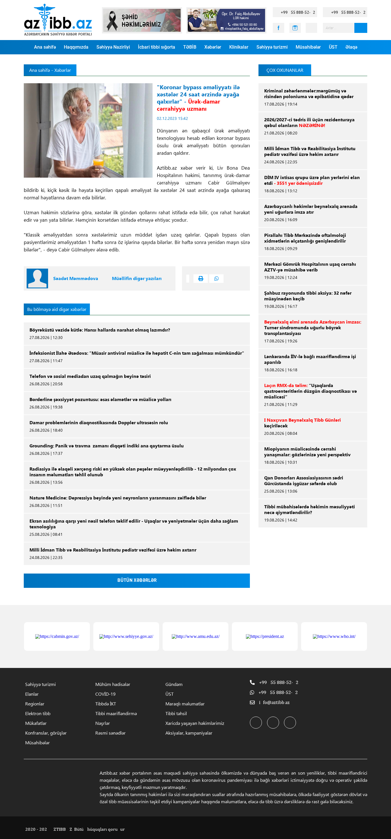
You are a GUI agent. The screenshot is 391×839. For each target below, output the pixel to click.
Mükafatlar (36, 723)
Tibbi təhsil (176, 713)
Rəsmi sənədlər (110, 733)
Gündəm (174, 684)
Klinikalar (238, 47)
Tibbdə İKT (105, 704)
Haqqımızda (76, 47)
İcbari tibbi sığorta (156, 47)
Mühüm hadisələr (112, 684)
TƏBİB (189, 47)
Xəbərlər (212, 47)
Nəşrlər (102, 723)
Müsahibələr (308, 47)
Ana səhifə (45, 47)
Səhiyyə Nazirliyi (113, 47)
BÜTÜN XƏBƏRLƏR (137, 580)
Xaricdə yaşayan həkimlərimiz (194, 723)
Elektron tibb (37, 713)
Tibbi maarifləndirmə (116, 713)
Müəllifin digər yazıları (137, 278)
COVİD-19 (105, 694)
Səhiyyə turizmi (272, 47)
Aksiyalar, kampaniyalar (188, 733)
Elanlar (32, 694)
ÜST (333, 47)
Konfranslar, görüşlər (46, 733)
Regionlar (34, 704)
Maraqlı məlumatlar (185, 704)
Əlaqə (351, 47)
